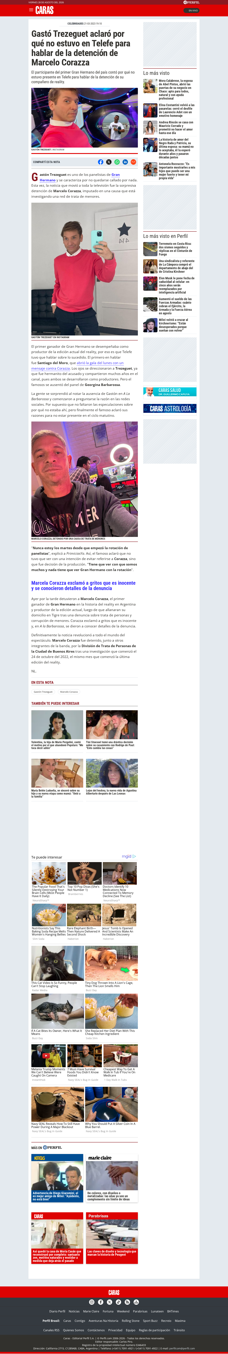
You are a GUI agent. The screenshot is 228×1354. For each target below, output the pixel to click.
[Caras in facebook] (100, 1302)
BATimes (173, 1311)
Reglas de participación (154, 1330)
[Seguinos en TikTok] (118, 1302)
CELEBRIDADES (76, 23)
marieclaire (112, 1158)
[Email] (133, 162)
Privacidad (115, 1330)
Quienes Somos (73, 1330)
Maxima (180, 1321)
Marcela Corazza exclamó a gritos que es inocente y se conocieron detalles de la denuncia (83, 585)
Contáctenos (96, 1330)
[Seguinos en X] (109, 1302)
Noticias (74, 1311)
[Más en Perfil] (52, 1147)
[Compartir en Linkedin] (125, 162)
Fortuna (108, 1311)
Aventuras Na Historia (103, 1321)
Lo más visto (156, 73)
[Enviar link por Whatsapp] (117, 162)
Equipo (130, 1330)
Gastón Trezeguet (43, 691)
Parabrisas (140, 1311)
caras (57, 1216)
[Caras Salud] (169, 395)
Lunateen (157, 1311)
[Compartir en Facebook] (100, 162)
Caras (67, 1321)
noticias (57, 1158)
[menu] (31, 10)
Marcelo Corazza (69, 691)
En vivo (193, 10)
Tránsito (179, 1330)
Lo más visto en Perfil (165, 236)
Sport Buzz (150, 1321)
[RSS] (127, 1302)
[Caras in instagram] (91, 1302)
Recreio (166, 1321)
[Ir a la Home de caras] (44, 13)
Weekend (123, 1311)
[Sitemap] (136, 1302)
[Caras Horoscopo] (169, 412)
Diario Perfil (57, 1311)
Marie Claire (91, 1311)
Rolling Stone (130, 1321)
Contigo (80, 1321)
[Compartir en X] (109, 162)
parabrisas (112, 1216)
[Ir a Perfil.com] (191, 3)
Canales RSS (51, 1330)
